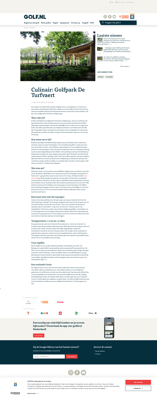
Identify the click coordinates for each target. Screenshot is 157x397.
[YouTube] (114, 18)
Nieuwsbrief (121, 2)
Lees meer (39, 335)
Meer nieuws (124, 66)
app (112, 2)
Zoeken (131, 2)
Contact (97, 354)
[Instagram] (105, 18)
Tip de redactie (100, 351)
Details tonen (31, 393)
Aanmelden (72, 356)
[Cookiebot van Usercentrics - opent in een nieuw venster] (15, 393)
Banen (100, 77)
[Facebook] (110, 18)
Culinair (109, 77)
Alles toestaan (138, 382)
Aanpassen (137, 388)
